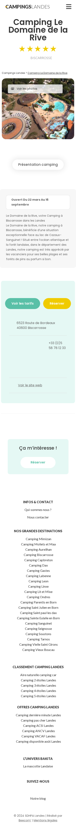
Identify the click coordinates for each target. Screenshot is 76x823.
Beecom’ (25, 820)
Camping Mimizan (38, 539)
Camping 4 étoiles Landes (38, 691)
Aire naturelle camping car (38, 675)
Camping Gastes (38, 570)
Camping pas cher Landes (38, 720)
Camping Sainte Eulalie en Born (38, 618)
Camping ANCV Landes (38, 731)
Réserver (57, 303)
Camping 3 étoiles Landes (38, 685)
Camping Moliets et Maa (38, 544)
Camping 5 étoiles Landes (38, 696)
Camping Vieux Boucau (38, 650)
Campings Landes (13, 73)
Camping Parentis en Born (38, 602)
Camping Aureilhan (38, 549)
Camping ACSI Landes (38, 725)
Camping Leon (38, 581)
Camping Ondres (38, 597)
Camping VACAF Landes (38, 736)
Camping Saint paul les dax (38, 613)
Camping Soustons (38, 634)
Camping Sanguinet (38, 623)
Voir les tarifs (23, 303)
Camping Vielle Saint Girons (38, 644)
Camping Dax (38, 565)
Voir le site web (30, 385)
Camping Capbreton (38, 560)
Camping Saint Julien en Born (38, 607)
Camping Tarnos (38, 639)
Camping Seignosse (38, 628)
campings (27, 7)
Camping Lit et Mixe (38, 592)
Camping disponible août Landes (38, 741)
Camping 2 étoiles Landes (38, 680)
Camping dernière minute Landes (38, 715)
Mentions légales (45, 820)
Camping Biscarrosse (38, 555)
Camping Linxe (38, 586)
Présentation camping (38, 164)
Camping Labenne (38, 576)
